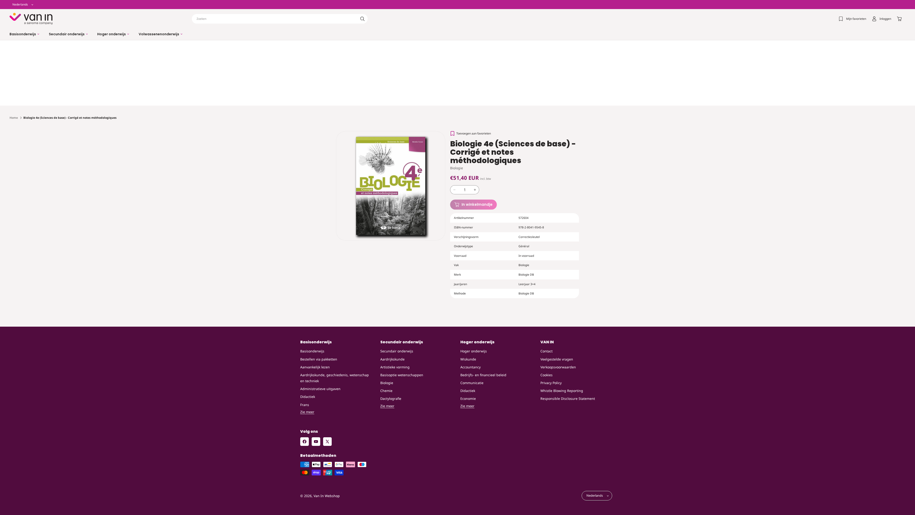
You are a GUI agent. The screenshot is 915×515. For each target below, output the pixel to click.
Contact (546, 351)
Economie (468, 398)
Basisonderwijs (312, 351)
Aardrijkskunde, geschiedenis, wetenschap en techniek (334, 378)
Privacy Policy (551, 383)
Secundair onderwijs (396, 351)
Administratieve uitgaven (320, 388)
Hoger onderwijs (473, 351)
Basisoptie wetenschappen (401, 375)
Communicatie (471, 383)
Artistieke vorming (395, 367)
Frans (304, 404)
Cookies (546, 375)
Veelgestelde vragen (556, 359)
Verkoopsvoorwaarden (558, 367)
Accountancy (470, 367)
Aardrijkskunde (392, 359)
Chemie (386, 390)
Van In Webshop (327, 496)
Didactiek (307, 396)
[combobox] (280, 19)
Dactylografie (390, 398)
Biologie (386, 383)
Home (14, 118)
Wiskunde (468, 359)
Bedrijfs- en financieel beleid (483, 375)
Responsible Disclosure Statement (567, 398)
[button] (24, 34)
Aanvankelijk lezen (315, 367)
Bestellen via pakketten (318, 359)
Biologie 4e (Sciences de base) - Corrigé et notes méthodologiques (70, 118)
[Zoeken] (362, 19)
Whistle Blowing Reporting (561, 390)
